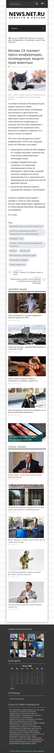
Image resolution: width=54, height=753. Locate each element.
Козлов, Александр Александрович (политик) (26, 244)
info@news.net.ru (20, 740)
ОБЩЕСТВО (23, 38)
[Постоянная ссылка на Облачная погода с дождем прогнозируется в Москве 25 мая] (27, 344)
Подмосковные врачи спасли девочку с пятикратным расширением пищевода (25, 280)
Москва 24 (25, 251)
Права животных (17, 265)
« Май (11, 689)
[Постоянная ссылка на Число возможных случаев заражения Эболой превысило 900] (27, 312)
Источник (12, 215)
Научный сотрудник (19, 260)
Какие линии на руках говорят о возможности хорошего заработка (22, 379)
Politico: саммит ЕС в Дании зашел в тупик (28, 272)
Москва (13, 251)
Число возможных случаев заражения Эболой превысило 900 (24, 316)
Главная (14, 38)
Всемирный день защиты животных (26, 226)
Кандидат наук (16, 238)
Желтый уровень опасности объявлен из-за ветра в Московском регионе (27, 411)
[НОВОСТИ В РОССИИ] (27, 18)
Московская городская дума (23, 255)
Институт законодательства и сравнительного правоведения (24, 232)
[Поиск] (37, 3)
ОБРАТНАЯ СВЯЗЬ (16, 699)
